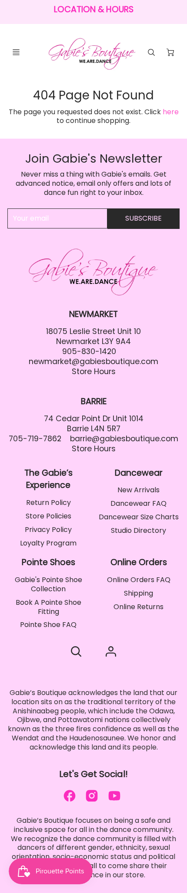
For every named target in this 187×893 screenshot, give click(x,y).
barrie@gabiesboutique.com (124, 438)
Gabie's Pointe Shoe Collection (48, 584)
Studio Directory (138, 530)
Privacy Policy (48, 530)
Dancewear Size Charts (139, 517)
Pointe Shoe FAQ (48, 625)
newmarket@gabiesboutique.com (93, 361)
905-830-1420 (89, 351)
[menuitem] (48, 503)
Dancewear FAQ (138, 503)
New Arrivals (138, 490)
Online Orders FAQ (138, 580)
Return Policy (48, 503)
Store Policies (48, 516)
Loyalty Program (48, 543)
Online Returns (139, 607)
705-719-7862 (35, 438)
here (171, 112)
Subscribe (143, 218)
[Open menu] (16, 52)
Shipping (138, 593)
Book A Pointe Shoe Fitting (48, 607)
